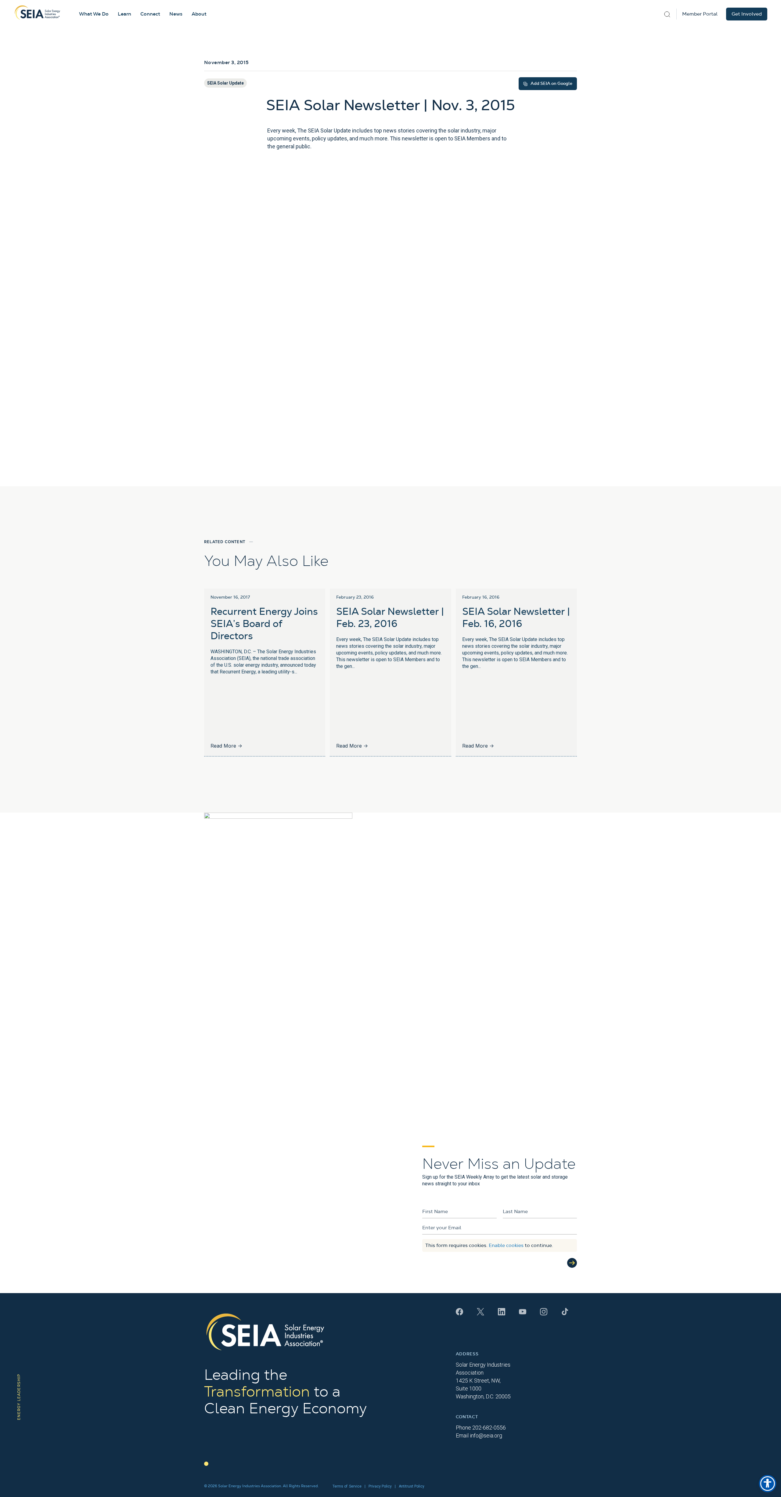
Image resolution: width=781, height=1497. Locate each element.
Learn (124, 14)
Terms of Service (347, 1486)
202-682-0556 (489, 1427)
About (199, 14)
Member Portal (700, 14)
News (175, 14)
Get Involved (747, 14)
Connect (150, 14)
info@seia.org (486, 1435)
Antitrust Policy (411, 1486)
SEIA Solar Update (225, 83)
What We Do (94, 14)
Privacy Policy (380, 1486)
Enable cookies (506, 1245)
